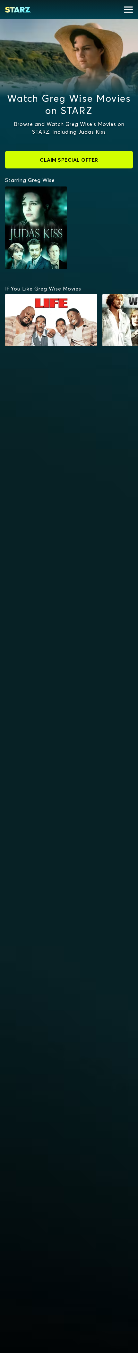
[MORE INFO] (51, 320)
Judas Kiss (21, 189)
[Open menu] (128, 9)
